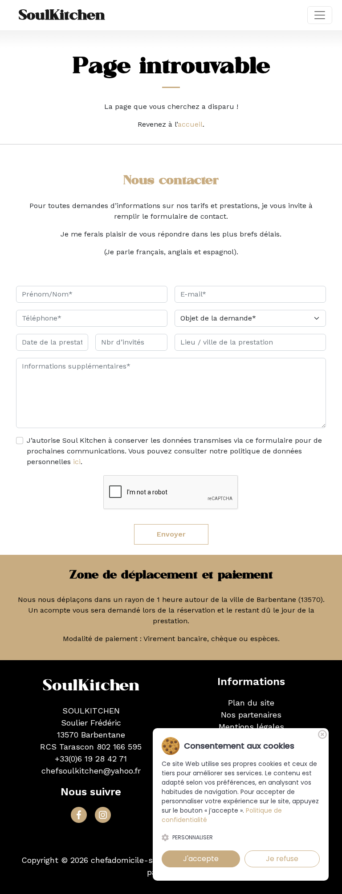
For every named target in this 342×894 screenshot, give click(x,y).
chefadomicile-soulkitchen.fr (145, 860)
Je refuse (282, 859)
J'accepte (201, 859)
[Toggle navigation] (319, 15)
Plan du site (251, 702)
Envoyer (171, 534)
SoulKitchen (62, 15)
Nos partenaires (251, 714)
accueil (190, 124)
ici (77, 461)
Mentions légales (251, 726)
